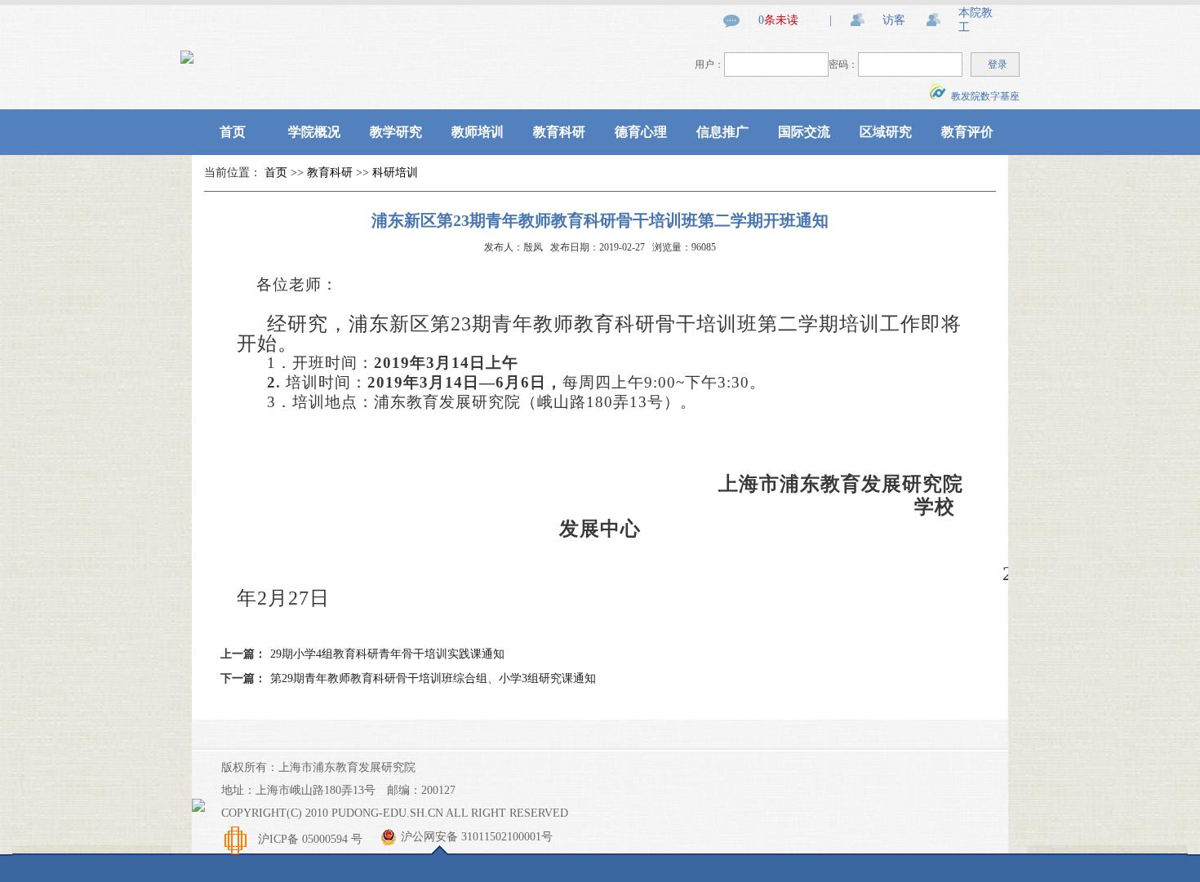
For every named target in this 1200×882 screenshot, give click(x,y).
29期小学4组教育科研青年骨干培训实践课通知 (387, 654)
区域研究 (886, 132)
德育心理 (641, 132)
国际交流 (804, 132)
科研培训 (395, 172)
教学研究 (396, 132)
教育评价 (967, 132)
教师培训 (477, 132)
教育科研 (559, 132)
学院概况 (314, 132)
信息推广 (722, 132)
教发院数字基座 (983, 96)
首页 (233, 132)
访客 (893, 20)
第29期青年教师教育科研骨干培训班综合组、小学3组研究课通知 (433, 678)
